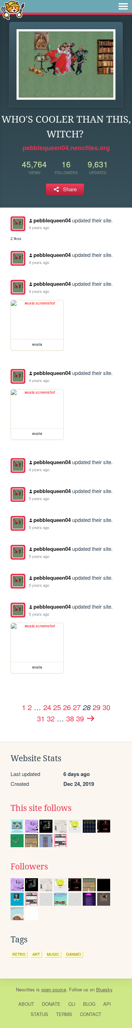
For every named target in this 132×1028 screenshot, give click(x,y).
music (53, 954)
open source (53, 989)
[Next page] (90, 718)
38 (70, 718)
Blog (89, 1004)
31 (41, 718)
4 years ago (39, 227)
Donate (51, 1004)
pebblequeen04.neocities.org (66, 147)
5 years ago (39, 498)
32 (51, 718)
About (26, 1004)
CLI (71, 1004)
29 (96, 707)
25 (57, 707)
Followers (29, 866)
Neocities (25, 989)
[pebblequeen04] (18, 224)
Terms (64, 1014)
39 (80, 718)
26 (67, 707)
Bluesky (104, 989)
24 (47, 707)
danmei (73, 954)
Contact (90, 1014)
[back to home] (13, 9)
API (107, 1004)
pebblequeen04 (52, 220)
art (36, 954)
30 (106, 707)
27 (77, 707)
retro (18, 954)
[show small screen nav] (123, 6)
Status (39, 1014)
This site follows (41, 808)
